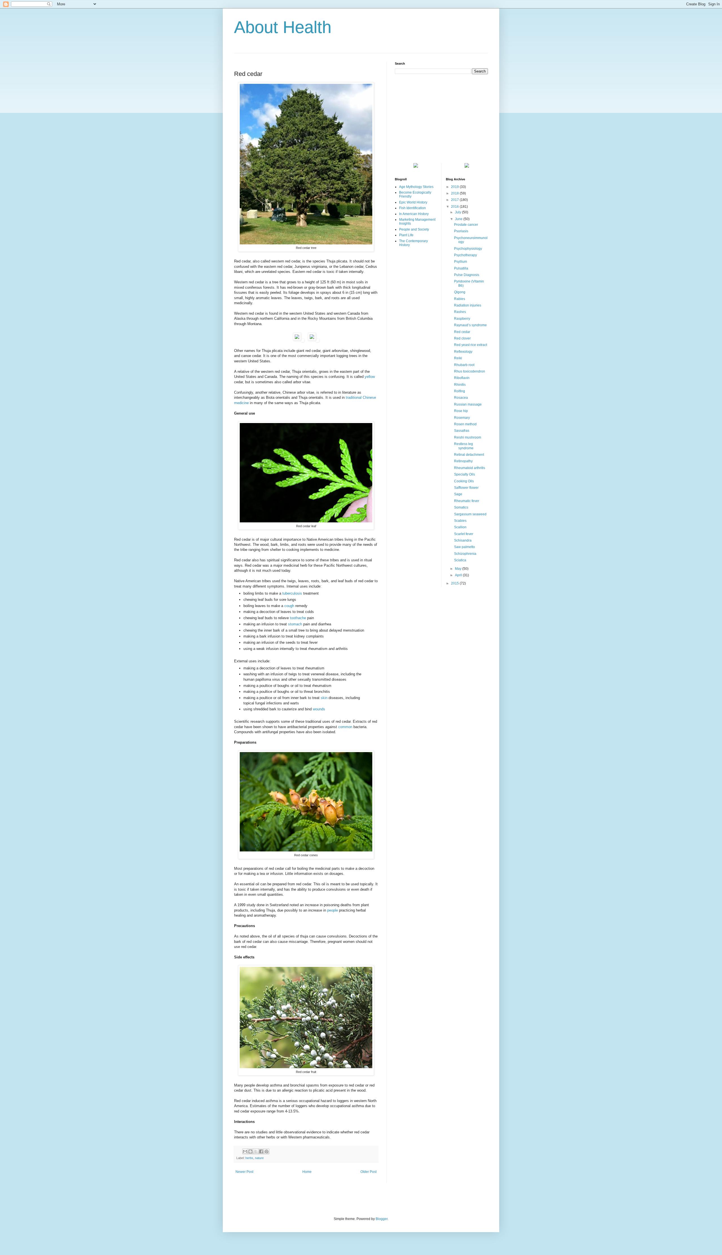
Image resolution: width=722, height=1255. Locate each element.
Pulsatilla (461, 268)
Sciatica (460, 560)
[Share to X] (256, 1151)
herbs (249, 1158)
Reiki (458, 358)
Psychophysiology (468, 249)
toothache (298, 618)
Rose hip (461, 411)
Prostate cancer (466, 225)
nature (259, 1158)
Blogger (382, 1219)
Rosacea (461, 398)
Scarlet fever (463, 534)
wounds (319, 709)
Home (307, 1172)
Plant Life (406, 235)
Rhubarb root (464, 365)
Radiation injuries (467, 305)
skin (324, 698)
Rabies (459, 299)
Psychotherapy (465, 255)
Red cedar (462, 332)
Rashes (460, 312)
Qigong (459, 292)
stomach (295, 624)
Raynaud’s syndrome (470, 325)
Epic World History (413, 202)
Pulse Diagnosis (466, 275)
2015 (455, 583)
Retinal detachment (469, 455)
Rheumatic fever (466, 501)
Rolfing (459, 391)
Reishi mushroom (467, 437)
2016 (455, 207)
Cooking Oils (464, 481)
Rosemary (462, 418)
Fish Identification (412, 208)
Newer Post (244, 1172)
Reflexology (463, 352)
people (332, 910)
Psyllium (460, 262)
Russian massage (468, 404)
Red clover (462, 338)
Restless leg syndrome (464, 446)
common (345, 727)
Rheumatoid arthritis (469, 468)
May (458, 569)
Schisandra (463, 540)
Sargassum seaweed (470, 514)
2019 (455, 187)
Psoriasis (461, 231)
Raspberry (462, 319)
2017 (455, 200)
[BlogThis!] (250, 1151)
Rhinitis (460, 385)
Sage (458, 494)
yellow (370, 376)
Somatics (461, 507)
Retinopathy (463, 461)
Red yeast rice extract (470, 345)
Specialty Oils (464, 474)
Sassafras (461, 431)
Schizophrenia (465, 554)
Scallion (460, 527)
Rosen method (465, 424)
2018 (455, 193)
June (459, 219)
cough (289, 606)
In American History (414, 214)
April (459, 575)
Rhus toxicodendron (469, 371)
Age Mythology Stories (416, 187)
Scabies (460, 521)
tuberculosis (292, 593)
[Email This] (245, 1151)
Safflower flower (466, 488)
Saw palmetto (464, 547)
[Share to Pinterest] (266, 1151)
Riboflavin (462, 378)
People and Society (414, 229)
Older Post (368, 1172)
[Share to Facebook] (261, 1151)
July (458, 212)
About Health (282, 27)
